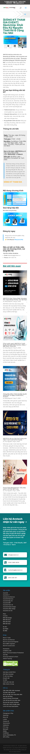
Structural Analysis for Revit (10, 656)
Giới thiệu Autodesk (8, 674)
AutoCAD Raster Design (9, 606)
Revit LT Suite (6, 637)
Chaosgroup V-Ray (8, 713)
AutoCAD (5, 593)
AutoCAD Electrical (8, 598)
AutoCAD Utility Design (9, 608)
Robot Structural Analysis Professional (13, 652)
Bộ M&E (5, 630)
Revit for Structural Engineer (10, 641)
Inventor (5, 615)
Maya (4, 613)
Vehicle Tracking (7, 658)
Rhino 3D (5, 717)
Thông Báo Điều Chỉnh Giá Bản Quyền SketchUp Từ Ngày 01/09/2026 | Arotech (15, 395)
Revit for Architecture (9, 639)
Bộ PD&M (5, 628)
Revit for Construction (9, 645)
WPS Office (6, 737)
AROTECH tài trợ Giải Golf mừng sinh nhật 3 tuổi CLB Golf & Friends (15, 439)
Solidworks (6, 725)
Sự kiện (5, 680)
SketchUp (5, 715)
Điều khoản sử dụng (8, 684)
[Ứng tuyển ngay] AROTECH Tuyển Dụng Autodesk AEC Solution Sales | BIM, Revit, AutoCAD (14, 345)
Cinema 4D (6, 721)
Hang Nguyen (8, 301)
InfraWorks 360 (7, 650)
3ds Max (5, 654)
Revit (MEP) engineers (9, 643)
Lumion (5, 719)
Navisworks (6, 648)
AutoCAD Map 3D (8, 600)
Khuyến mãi (6, 678)
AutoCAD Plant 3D (8, 604)
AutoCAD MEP (7, 602)
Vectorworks (6, 723)
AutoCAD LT (6, 595)
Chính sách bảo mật (8, 682)
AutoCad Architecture (9, 597)
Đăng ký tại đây (18, 239)
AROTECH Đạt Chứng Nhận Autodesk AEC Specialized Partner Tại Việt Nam (15, 299)
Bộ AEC (5, 626)
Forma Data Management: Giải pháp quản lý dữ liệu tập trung (14, 488)
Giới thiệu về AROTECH (9, 672)
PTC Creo (5, 727)
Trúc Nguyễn (8, 441)
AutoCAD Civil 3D (7, 610)
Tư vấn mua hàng (7, 676)
